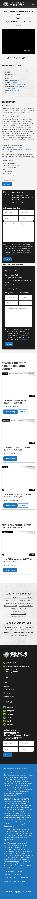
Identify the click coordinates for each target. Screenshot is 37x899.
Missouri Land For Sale (10, 606)
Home (5, 682)
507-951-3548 (16, 147)
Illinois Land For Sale (12, 600)
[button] (18, 886)
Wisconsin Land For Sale (18, 616)
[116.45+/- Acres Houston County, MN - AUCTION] (18, 384)
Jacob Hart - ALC (20, 87)
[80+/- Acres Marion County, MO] (18, 543)
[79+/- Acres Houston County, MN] (18, 431)
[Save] (34, 373)
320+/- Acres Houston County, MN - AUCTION (17, 494)
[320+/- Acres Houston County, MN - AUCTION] (18, 478)
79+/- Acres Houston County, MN (17, 447)
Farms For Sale (28, 627)
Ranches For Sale (26, 630)
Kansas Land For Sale (10, 603)
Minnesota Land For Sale (25, 603)
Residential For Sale (27, 632)
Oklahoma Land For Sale (18, 611)
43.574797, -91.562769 (19, 84)
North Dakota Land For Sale (18, 608)
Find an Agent (7, 693)
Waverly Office (10, 89)
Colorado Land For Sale (26, 598)
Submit (7, 259)
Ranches (12, 80)
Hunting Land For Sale (12, 630)
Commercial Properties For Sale (13, 627)
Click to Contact (15, 93)
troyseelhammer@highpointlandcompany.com (17, 149)
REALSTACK (25, 895)
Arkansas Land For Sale (11, 598)
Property (6, 686)
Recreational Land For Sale (12, 632)
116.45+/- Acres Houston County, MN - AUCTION (14, 400)
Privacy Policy (9, 254)
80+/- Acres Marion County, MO (18, 559)
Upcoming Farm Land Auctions (18, 635)
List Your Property (9, 696)
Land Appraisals (8, 689)
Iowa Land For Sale (25, 600)
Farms (17, 80)
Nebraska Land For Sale (26, 606)
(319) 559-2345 (15, 91)
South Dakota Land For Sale (18, 614)
